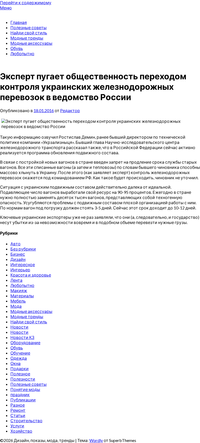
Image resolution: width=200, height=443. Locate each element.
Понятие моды (25, 389)
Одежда (18, 358)
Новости (19, 326)
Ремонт (18, 410)
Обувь (16, 48)
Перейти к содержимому (25, 2)
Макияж (18, 290)
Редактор (70, 110)
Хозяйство (21, 430)
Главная (18, 22)
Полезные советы (28, 27)
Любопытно (22, 53)
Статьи (17, 415)
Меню (6, 7)
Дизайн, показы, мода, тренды (30, 12)
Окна (15, 363)
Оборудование (25, 342)
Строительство (26, 420)
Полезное (20, 373)
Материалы (22, 295)
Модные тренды (26, 37)
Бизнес (17, 254)
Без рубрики (23, 248)
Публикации (23, 399)
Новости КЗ (22, 337)
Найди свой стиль (28, 32)
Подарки (19, 368)
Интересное (22, 264)
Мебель (18, 300)
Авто (15, 243)
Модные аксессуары (31, 43)
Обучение (20, 352)
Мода (16, 306)
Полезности (22, 378)
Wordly (96, 440)
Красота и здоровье (30, 274)
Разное (17, 404)
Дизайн (18, 259)
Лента (16, 280)
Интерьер (20, 269)
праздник (20, 394)
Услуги (17, 425)
